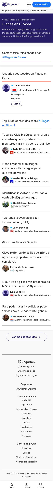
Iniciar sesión (41, 4)
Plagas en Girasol (38, 11)
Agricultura (23, 11)
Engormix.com (9, 11)
